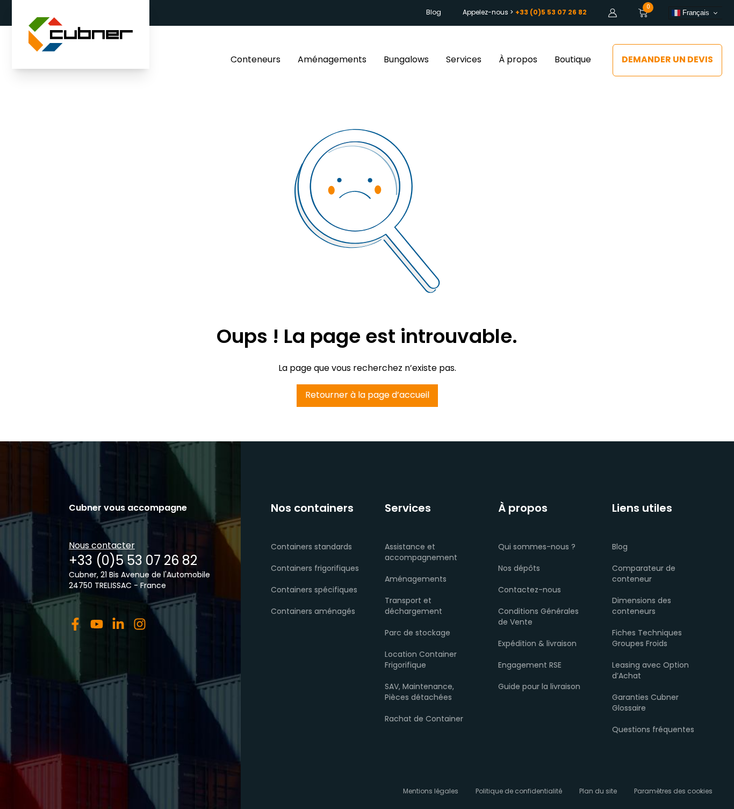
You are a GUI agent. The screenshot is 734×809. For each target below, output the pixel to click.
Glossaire (629, 709)
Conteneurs (255, 60)
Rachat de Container (424, 719)
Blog (433, 13)
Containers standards (311, 547)
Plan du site (598, 791)
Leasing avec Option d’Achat (650, 671)
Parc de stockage (417, 633)
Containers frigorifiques (315, 569)
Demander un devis (667, 60)
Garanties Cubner (645, 698)
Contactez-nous (529, 590)
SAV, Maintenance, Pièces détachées (419, 692)
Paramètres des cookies (673, 791)
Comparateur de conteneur (643, 574)
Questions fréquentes (653, 730)
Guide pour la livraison (539, 687)
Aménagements (332, 60)
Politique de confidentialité (519, 791)
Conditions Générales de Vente (538, 617)
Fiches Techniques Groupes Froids (647, 638)
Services (463, 60)
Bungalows (406, 60)
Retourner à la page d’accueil (367, 396)
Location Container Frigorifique (421, 660)
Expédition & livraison (537, 644)
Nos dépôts (519, 569)
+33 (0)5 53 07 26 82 (133, 561)
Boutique (573, 60)
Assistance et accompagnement (421, 552)
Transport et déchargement (413, 606)
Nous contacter (102, 546)
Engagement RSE (530, 666)
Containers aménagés (313, 612)
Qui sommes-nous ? (536, 547)
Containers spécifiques (314, 590)
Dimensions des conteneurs (641, 606)
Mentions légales (430, 791)
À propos (518, 60)
